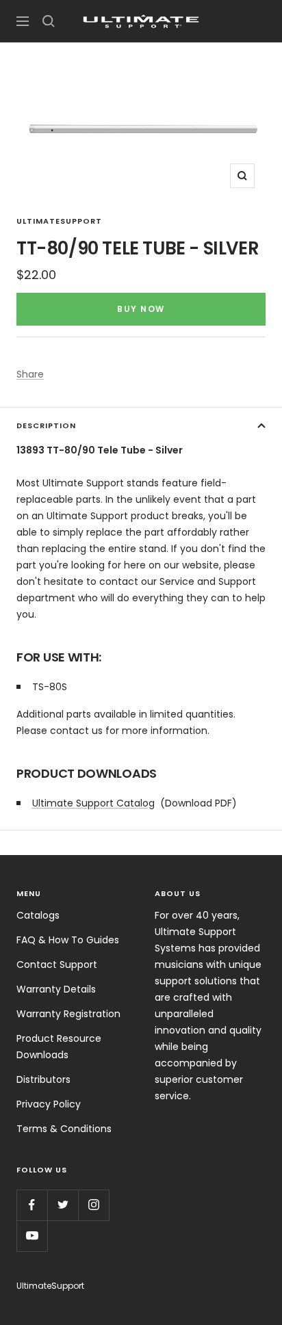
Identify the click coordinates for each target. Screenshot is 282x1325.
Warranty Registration (68, 1014)
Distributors (43, 1079)
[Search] (48, 21)
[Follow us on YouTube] (31, 1235)
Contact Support (56, 964)
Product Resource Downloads (58, 1047)
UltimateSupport (59, 220)
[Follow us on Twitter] (62, 1205)
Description (46, 425)
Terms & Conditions (64, 1129)
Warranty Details (56, 989)
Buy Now (141, 309)
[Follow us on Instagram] (93, 1205)
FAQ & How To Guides (67, 940)
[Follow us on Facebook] (31, 1205)
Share (30, 374)
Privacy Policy (48, 1104)
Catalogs (38, 915)
